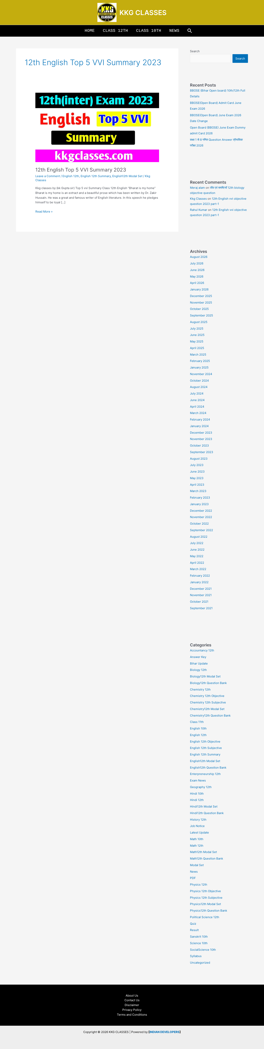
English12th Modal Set (127, 176)
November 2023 (201, 439)
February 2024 (200, 419)
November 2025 (201, 302)
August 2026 (198, 257)
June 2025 (197, 335)
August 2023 (199, 458)
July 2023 (197, 465)
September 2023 (201, 452)
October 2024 (199, 380)
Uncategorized (200, 962)
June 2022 (197, 549)
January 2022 (199, 582)
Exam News (198, 780)
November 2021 (201, 595)
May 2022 (196, 556)
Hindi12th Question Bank (207, 813)
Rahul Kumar (198, 210)
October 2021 (199, 601)
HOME (90, 31)
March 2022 (198, 569)
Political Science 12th (204, 917)
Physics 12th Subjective (206, 897)
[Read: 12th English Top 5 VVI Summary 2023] (97, 127)
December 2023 (201, 432)
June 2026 (197, 270)
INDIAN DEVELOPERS (165, 1032)
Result (194, 930)
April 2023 (197, 484)
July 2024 (197, 393)
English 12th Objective (205, 741)
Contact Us (132, 1000)
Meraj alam (197, 187)
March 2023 (198, 491)
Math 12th (196, 845)
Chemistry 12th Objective (207, 696)
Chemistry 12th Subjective (208, 702)
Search (195, 51)
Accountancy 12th (202, 650)
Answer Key (198, 657)
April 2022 (197, 562)
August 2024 (199, 387)
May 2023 (197, 478)
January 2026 (199, 289)
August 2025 (198, 322)
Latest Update (199, 832)
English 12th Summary (96, 176)
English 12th (70, 176)
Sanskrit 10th (199, 936)
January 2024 (199, 426)
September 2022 (201, 530)
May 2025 (196, 341)
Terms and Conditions (132, 1014)
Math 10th (196, 839)
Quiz (193, 923)
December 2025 (201, 296)
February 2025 (200, 361)
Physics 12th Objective (205, 891)
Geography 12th (201, 787)
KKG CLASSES (143, 12)
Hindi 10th (197, 793)
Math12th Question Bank (206, 858)
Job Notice (197, 826)
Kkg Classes (198, 198)
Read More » (44, 211)
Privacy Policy (131, 1010)
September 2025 (201, 315)
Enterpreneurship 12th (205, 774)
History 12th (198, 819)
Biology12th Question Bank (208, 683)
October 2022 (199, 523)
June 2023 (197, 471)
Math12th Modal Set (203, 852)
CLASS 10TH (148, 31)
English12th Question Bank (208, 767)
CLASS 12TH (115, 31)
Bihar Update (199, 663)
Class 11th (197, 722)
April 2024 (197, 406)
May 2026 (196, 276)
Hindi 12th (197, 800)
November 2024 (201, 374)
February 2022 (200, 575)
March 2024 (198, 413)
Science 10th (199, 943)
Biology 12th (198, 670)
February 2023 (200, 497)
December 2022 (201, 510)
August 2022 (198, 536)
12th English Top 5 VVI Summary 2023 (80, 170)
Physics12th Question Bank (208, 910)
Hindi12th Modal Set (203, 806)
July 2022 (196, 543)
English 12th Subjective (206, 748)
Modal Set (197, 865)
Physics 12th (198, 884)
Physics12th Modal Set (205, 904)
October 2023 (199, 445)
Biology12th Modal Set (205, 676)
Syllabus (196, 956)
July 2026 (196, 263)
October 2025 (199, 309)
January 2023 (199, 504)
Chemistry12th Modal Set (207, 709)
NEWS (174, 31)
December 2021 (201, 589)
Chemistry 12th (200, 689)
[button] (189, 31)
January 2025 (199, 367)
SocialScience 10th (203, 949)
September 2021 (201, 608)
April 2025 (197, 348)
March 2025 (198, 354)
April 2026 (197, 283)
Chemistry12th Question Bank (210, 715)
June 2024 (197, 400)
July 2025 (196, 328)
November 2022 (201, 517)
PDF (193, 878)
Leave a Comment (47, 176)
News (194, 871)
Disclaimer (132, 1005)
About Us (132, 995)
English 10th (198, 728)
